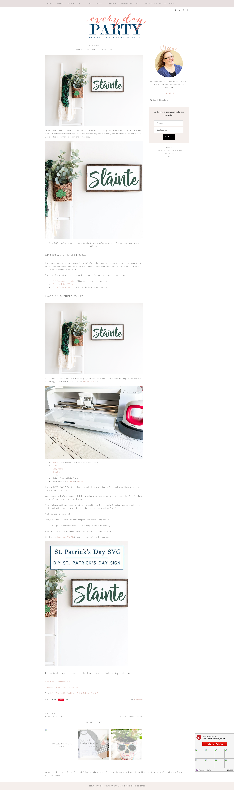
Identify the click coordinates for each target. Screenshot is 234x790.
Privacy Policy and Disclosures (159, 3)
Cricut (55, 466)
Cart (138, 3)
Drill (72, 481)
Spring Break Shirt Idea (53, 717)
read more (169, 87)
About (60, 3)
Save (61, 700)
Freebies (99, 3)
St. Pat (77, 693)
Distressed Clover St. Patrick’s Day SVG (61, 687)
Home (49, 3)
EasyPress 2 (58, 469)
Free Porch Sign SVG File (63, 284)
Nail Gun (80, 481)
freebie (63, 693)
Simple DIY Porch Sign (62, 287)
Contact (112, 3)
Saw (67, 481)
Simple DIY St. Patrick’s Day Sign (94, 49)
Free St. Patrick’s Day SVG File (57, 681)
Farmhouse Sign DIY (65, 537)
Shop (70, 3)
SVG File (56, 463)
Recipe (88, 3)
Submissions (126, 3)
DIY (79, 3)
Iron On (56, 472)
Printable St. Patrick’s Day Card (131, 717)
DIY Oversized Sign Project (64, 281)
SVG (96, 693)
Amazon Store (88, 382)
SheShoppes (140, 786)
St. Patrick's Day (87, 693)
